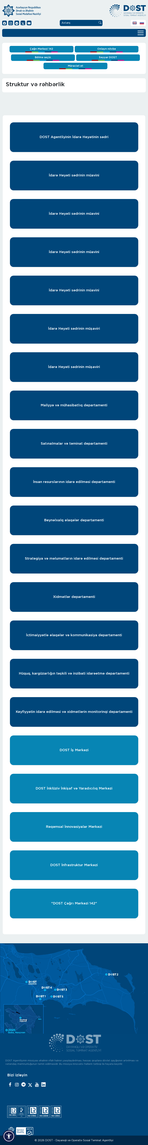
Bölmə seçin (43, 57)
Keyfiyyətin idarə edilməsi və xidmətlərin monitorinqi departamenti (74, 711)
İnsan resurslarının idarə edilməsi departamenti (74, 481)
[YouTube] (37, 1085)
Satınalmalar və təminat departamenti (74, 443)
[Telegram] (23, 1085)
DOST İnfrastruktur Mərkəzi (74, 865)
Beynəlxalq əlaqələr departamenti (74, 520)
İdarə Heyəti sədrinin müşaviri (74, 328)
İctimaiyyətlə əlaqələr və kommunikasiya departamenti (74, 635)
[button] (9, 1136)
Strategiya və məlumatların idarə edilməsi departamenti (74, 558)
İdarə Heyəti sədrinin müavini (74, 175)
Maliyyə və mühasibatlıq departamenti (74, 405)
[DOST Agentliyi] (43, 1085)
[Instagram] (17, 1085)
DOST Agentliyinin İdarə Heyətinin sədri (74, 137)
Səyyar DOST (108, 57)
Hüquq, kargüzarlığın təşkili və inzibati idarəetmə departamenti (74, 673)
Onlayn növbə (106, 49)
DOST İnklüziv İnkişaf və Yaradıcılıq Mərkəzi (74, 788)
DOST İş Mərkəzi (74, 750)
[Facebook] (10, 1085)
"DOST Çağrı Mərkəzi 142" (74, 903)
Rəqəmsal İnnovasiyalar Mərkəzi (74, 826)
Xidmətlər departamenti (74, 596)
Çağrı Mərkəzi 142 (41, 49)
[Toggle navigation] (140, 32)
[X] (30, 1085)
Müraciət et (75, 66)
